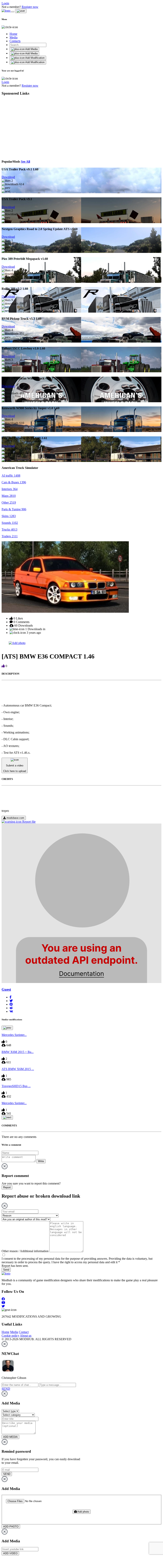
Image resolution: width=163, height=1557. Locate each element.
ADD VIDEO (10, 1553)
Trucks (9, 529)
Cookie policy (10, 1335)
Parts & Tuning (14, 509)
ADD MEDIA (10, 1436)
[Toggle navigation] (12, 11)
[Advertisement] (38, 127)
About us (25, 1335)
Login (5, 3)
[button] (11, 997)
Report (7, 1187)
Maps (9, 495)
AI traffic (11, 475)
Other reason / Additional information (25, 1251)
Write (41, 1161)
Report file (28, 821)
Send (6, 1269)
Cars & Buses (14, 482)
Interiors (9, 489)
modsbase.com (15, 817)
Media (13, 37)
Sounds (10, 522)
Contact (24, 1332)
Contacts (15, 41)
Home (13, 34)
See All (25, 161)
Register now (30, 7)
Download (8, 177)
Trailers (10, 536)
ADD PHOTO (10, 1526)
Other (9, 502)
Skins (9, 516)
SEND (6, 1474)
